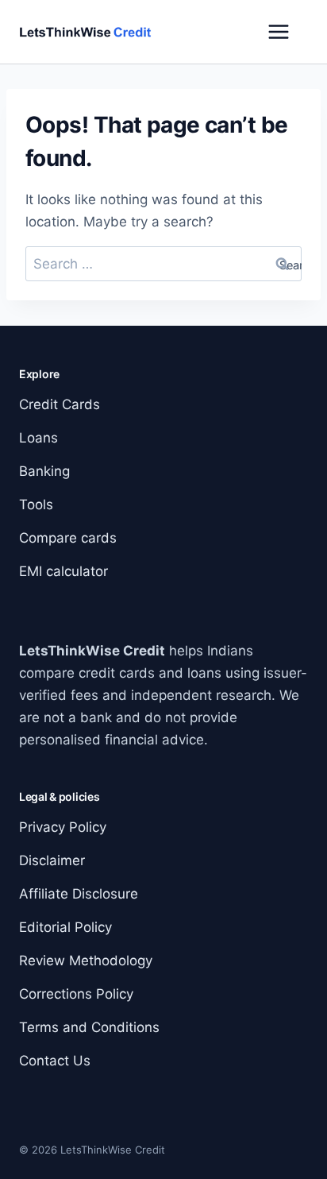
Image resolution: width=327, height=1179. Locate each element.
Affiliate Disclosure (78, 894)
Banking (44, 471)
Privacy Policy (62, 827)
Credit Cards (59, 404)
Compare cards (68, 538)
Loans (38, 438)
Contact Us (54, 1061)
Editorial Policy (65, 927)
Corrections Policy (76, 994)
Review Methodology (85, 960)
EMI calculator (63, 571)
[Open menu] (278, 31)
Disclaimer (52, 860)
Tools (36, 504)
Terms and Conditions (89, 1027)
